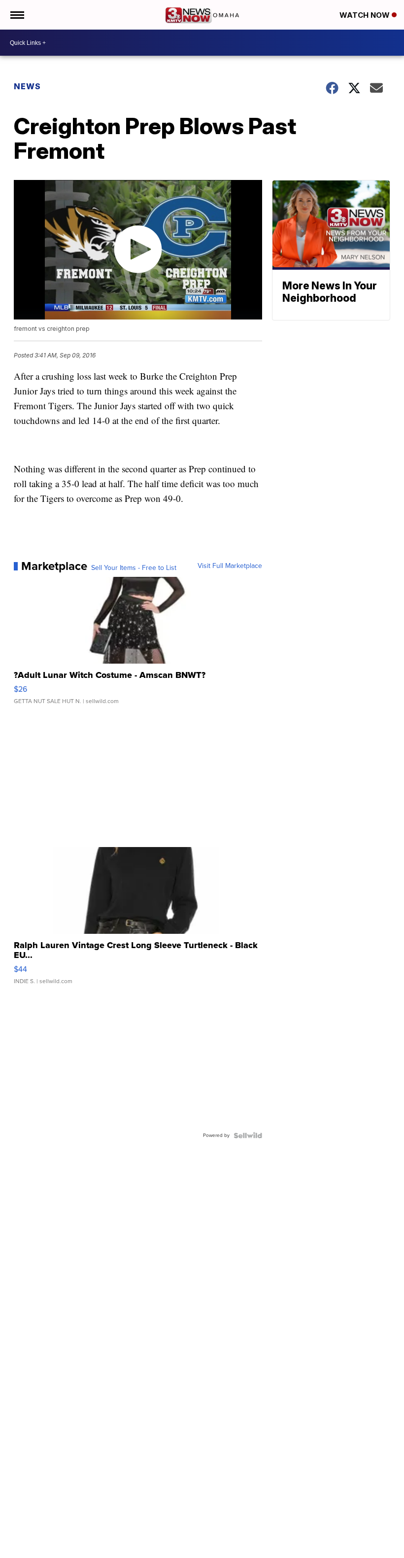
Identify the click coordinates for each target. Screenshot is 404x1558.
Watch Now (365, 15)
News (27, 86)
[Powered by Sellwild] (248, 1135)
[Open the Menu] (16, 15)
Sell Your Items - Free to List (133, 568)
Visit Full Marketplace (230, 566)
